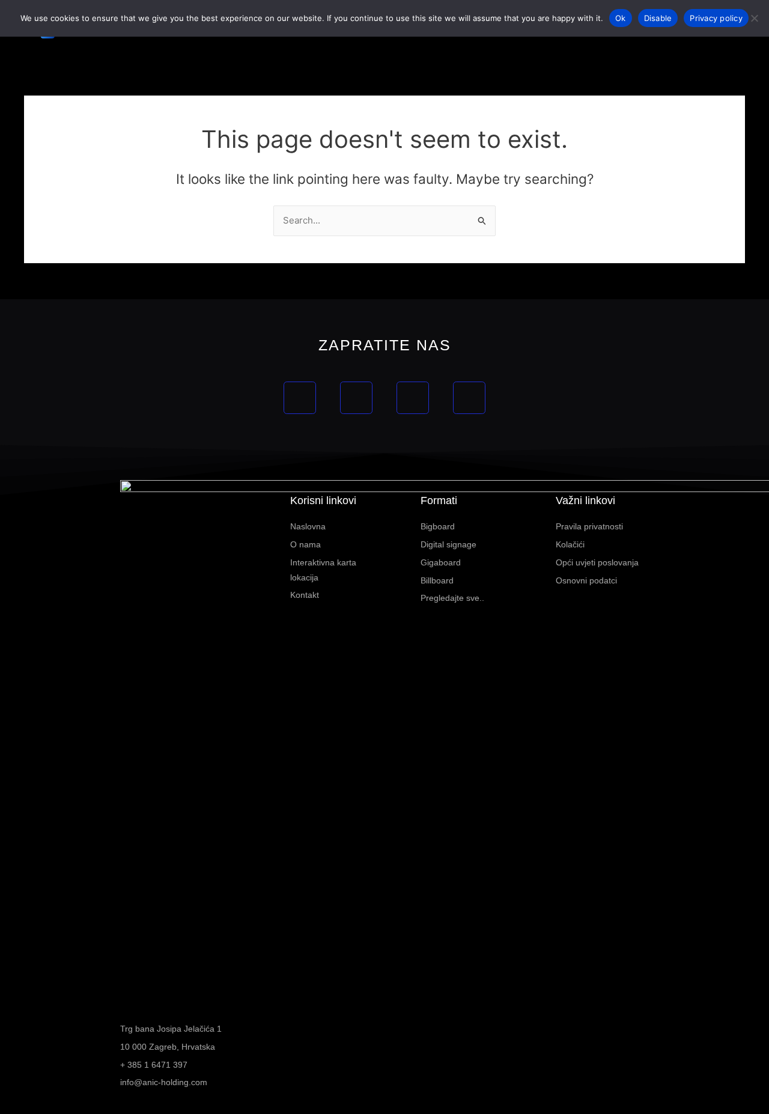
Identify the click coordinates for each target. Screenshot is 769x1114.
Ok (620, 18)
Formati (439, 501)
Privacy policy (716, 18)
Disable (658, 18)
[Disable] (754, 18)
